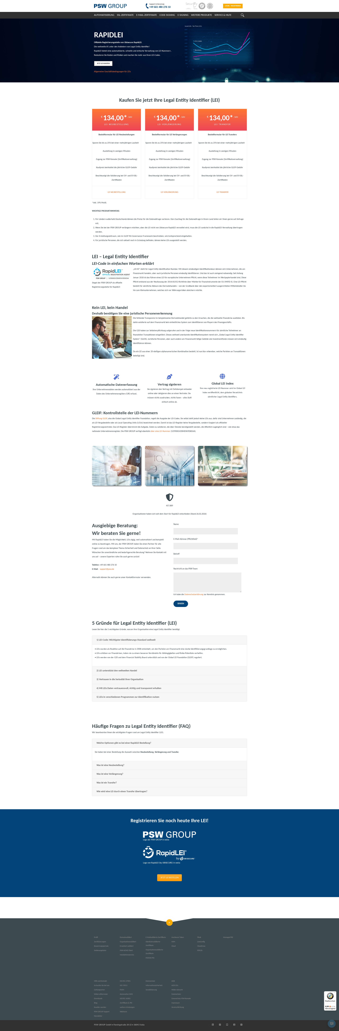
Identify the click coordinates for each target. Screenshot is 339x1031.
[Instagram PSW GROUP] (220, 1025)
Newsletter (98, 1016)
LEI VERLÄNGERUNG (169, 192)
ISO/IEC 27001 (125, 981)
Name (176, 524)
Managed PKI (228, 937)
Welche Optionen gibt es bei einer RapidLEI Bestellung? (124, 743)
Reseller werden (100, 1007)
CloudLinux (201, 946)
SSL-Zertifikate (125, 15)
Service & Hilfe (223, 15)
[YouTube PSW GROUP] (227, 1025)
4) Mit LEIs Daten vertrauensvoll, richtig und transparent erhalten (129, 688)
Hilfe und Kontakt (100, 981)
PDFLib (199, 951)
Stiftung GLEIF (101, 419)
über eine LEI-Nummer (160, 431)
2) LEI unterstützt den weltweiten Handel (117, 670)
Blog (95, 1003)
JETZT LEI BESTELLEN (169, 878)
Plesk (199, 937)
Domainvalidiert (126, 937)
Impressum (175, 1003)
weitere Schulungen (127, 1007)
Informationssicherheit (154, 985)
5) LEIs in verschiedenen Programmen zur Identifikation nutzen (128, 697)
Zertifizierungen (100, 942)
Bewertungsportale (101, 946)
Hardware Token (177, 937)
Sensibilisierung (151, 990)
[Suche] (242, 15)
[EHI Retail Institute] (209, 6)
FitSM (122, 990)
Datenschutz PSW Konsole (181, 999)
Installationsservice (127, 955)
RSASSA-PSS (150, 958)
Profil (96, 937)
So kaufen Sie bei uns (101, 985)
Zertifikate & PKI (126, 1003)
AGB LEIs (174, 985)
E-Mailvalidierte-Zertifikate (156, 937)
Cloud (173, 946)
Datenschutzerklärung (193, 594)
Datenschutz (150, 981)
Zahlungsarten (99, 990)
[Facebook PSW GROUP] (234, 1025)
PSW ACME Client (126, 951)
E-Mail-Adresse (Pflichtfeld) (185, 539)
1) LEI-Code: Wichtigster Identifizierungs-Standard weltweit (126, 640)
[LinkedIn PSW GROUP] (213, 1025)
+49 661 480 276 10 (160, 7)
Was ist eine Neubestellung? (110, 765)
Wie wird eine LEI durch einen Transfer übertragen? (122, 791)
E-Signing (183, 15)
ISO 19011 (123, 985)
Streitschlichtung (177, 1007)
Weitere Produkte (201, 15)
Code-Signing (167, 15)
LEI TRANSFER (222, 192)
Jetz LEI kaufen (103, 64)
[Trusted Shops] (201, 6)
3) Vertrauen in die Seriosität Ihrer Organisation (120, 679)
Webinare (123, 1012)
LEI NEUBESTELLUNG (117, 192)
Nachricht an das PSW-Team (185, 569)
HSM (173, 942)
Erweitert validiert (126, 946)
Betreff (176, 554)
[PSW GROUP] (110, 6)
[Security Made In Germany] (190, 6)
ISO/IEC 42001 (125, 999)
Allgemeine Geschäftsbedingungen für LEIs (112, 72)
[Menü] (334, 992)
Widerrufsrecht (177, 990)
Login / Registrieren (233, 6)
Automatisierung (104, 15)
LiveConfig (201, 942)
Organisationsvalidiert (128, 942)
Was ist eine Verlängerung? (110, 774)
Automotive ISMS (126, 994)
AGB (173, 981)
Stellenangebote (100, 951)
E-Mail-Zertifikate (146, 15)
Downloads (98, 999)
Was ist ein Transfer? (107, 783)
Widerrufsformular (101, 994)
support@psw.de (107, 569)
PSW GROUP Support (102, 1012)
